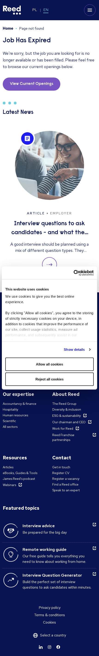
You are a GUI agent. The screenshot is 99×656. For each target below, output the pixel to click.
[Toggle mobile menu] (89, 10)
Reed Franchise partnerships (63, 437)
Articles (8, 467)
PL (34, 9)
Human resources (15, 415)
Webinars (9, 485)
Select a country (53, 635)
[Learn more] (40, 647)
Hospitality (10, 409)
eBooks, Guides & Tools (20, 473)
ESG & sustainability (66, 416)
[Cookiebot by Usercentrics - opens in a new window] (73, 273)
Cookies (49, 622)
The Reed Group (64, 404)
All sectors (10, 427)
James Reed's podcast (19, 479)
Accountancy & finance (19, 404)
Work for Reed (62, 428)
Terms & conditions (49, 615)
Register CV (60, 473)
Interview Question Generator (52, 575)
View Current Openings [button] (31, 84)
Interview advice (39, 525)
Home (8, 28)
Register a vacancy (65, 479)
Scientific (9, 421)
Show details (74, 349)
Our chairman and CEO (69, 422)
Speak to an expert (66, 490)
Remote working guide (45, 549)
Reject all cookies (49, 379)
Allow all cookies (49, 364)
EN (45, 9)
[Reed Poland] (12, 10)
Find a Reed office (65, 484)
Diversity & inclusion (66, 409)
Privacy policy (50, 607)
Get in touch (61, 467)
